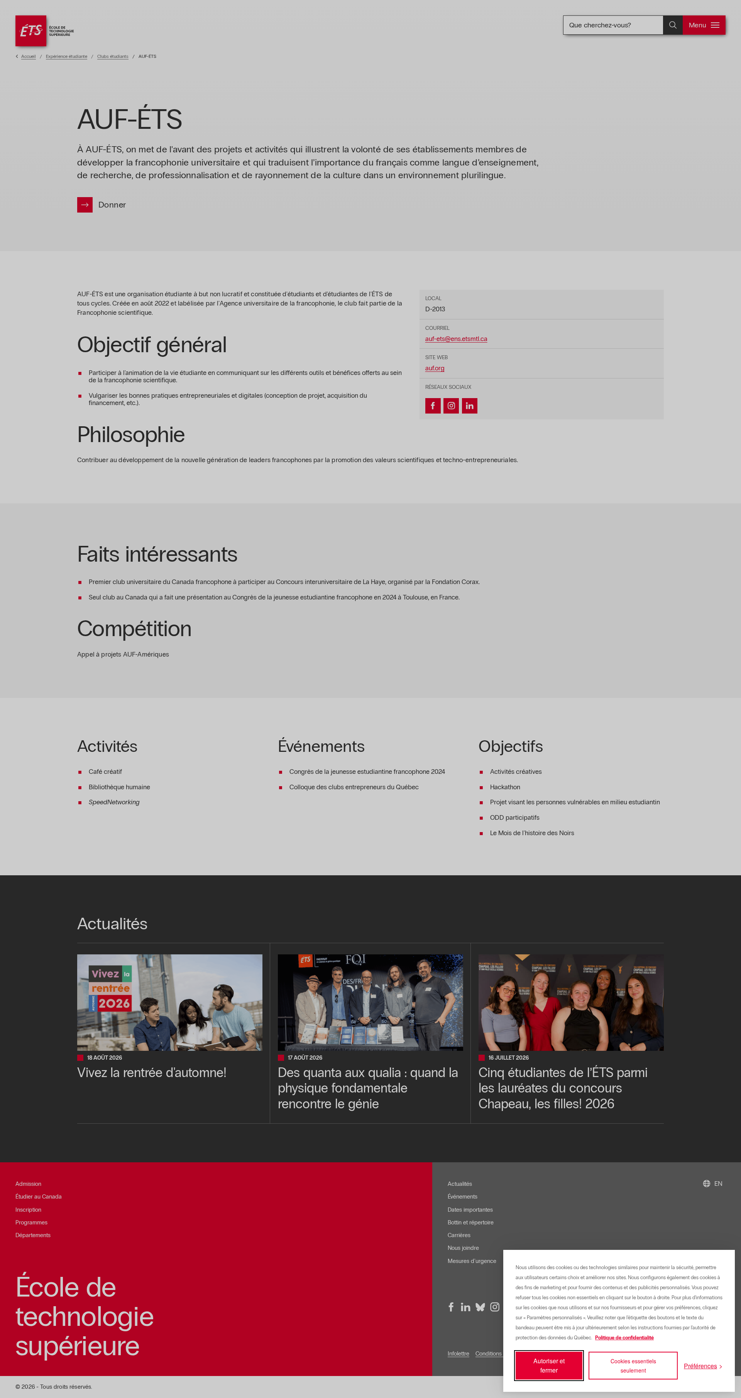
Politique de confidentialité (624, 1338)
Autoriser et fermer (549, 1365)
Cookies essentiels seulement (633, 1365)
